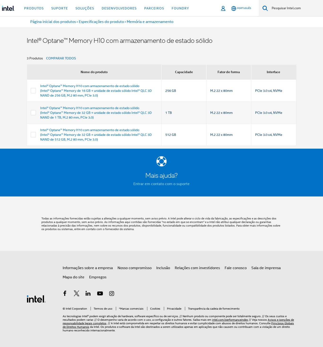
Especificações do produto (101, 21)
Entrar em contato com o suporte (161, 184)
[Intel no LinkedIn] (88, 294)
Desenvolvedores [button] (119, 8)
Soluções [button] (84, 8)
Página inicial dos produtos (53, 21)
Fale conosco (236, 268)
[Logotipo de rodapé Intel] (36, 298)
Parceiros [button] (154, 8)
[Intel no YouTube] (100, 294)
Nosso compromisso (135, 268)
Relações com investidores (197, 268)
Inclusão (163, 268)
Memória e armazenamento (150, 21)
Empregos (97, 277)
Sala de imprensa (266, 268)
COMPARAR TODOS (61, 58)
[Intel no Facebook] (65, 294)
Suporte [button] (59, 8)
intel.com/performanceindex (230, 319)
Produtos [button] (34, 8)
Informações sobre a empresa (88, 268)
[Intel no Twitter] (77, 294)
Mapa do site (73, 277)
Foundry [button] (180, 8)
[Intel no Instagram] (112, 294)
